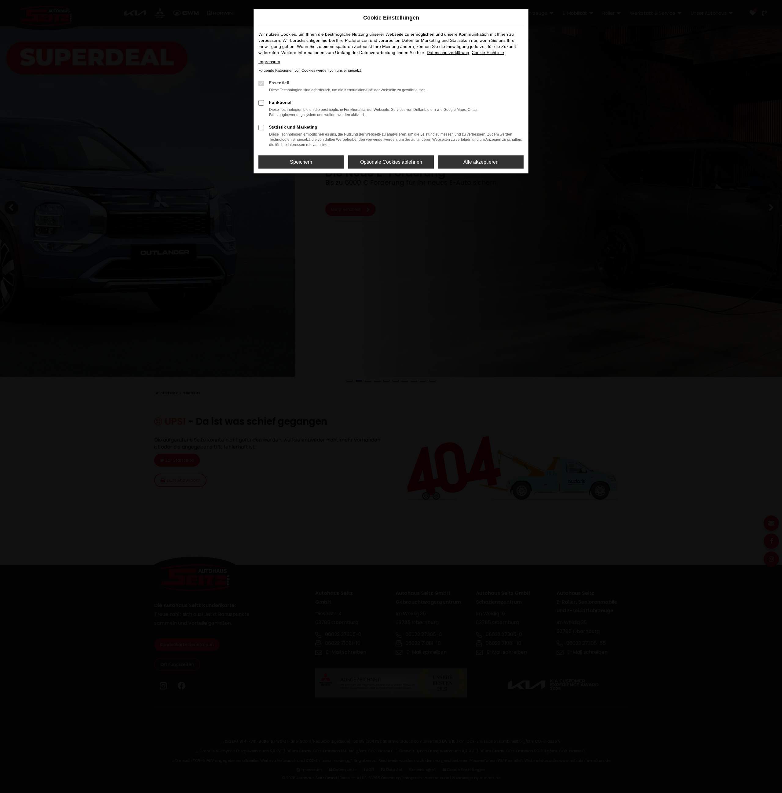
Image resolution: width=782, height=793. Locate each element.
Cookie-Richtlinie (488, 52)
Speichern (301, 162)
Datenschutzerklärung (448, 52)
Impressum (269, 61)
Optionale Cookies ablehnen (391, 162)
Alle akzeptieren (481, 162)
